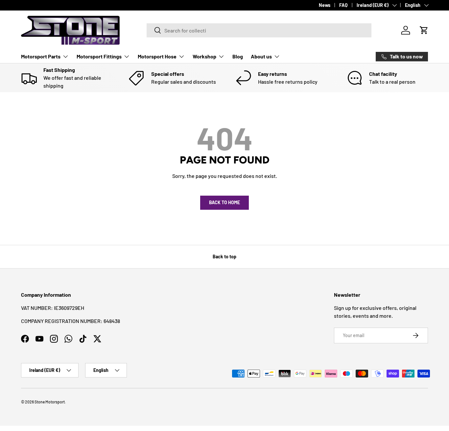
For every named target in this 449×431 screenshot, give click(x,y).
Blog (237, 56)
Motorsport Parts (40, 56)
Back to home (224, 202)
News (324, 5)
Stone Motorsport (50, 401)
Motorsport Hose (157, 56)
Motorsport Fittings (99, 56)
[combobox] (259, 30)
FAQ (343, 5)
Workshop (204, 56)
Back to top (224, 256)
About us (261, 56)
